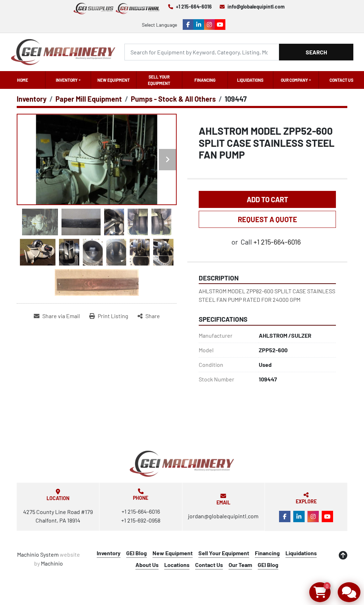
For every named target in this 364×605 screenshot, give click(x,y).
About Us (147, 564)
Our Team (240, 564)
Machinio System (38, 554)
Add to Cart (267, 199)
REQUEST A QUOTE (267, 219)
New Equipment (113, 79)
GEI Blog (136, 553)
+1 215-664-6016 (194, 7)
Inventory (66, 79)
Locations (176, 564)
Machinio (52, 563)
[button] (68, 80)
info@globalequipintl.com (256, 7)
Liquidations (250, 79)
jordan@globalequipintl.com (223, 516)
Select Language (159, 25)
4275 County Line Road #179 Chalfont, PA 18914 (58, 516)
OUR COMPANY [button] (294, 79)
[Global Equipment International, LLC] (182, 463)
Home (22, 79)
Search (316, 52)
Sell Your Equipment (159, 80)
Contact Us (341, 79)
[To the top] (343, 555)
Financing (204, 79)
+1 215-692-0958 (140, 520)
